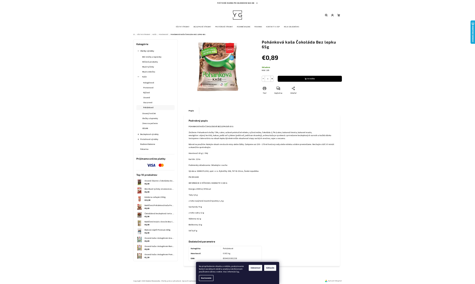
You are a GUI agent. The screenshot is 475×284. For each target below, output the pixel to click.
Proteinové (148, 87)
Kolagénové (148, 82)
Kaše (144, 76)
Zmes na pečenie (150, 123)
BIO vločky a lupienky (152, 57)
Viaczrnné (147, 102)
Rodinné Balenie (147, 144)
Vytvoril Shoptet (335, 281)
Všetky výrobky (147, 51)
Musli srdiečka (148, 71)
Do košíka (311, 79)
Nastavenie (206, 278)
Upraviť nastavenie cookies (193, 281)
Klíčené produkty (150, 62)
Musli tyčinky (148, 66)
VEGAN (145, 128)
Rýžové (146, 92)
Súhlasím (270, 268)
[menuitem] (182, 27)
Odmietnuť (255, 268)
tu (238, 271)
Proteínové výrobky (149, 139)
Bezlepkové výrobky (149, 134)
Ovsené (146, 97)
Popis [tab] (191, 110)
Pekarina (144, 149)
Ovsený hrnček (149, 113)
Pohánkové (148, 107)
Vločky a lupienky (150, 118)
